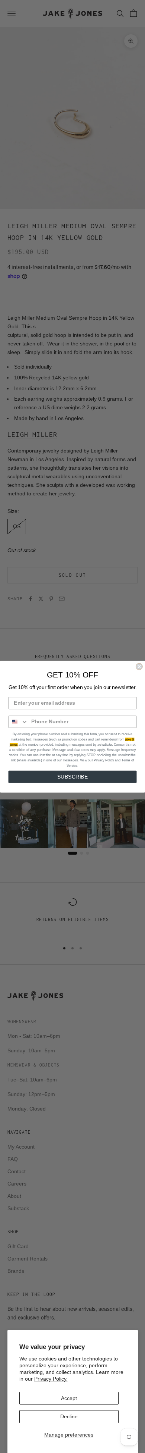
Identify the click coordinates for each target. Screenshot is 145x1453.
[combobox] (18, 721)
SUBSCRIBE (72, 776)
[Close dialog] (139, 666)
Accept (69, 1398)
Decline (69, 1416)
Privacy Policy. (51, 1379)
